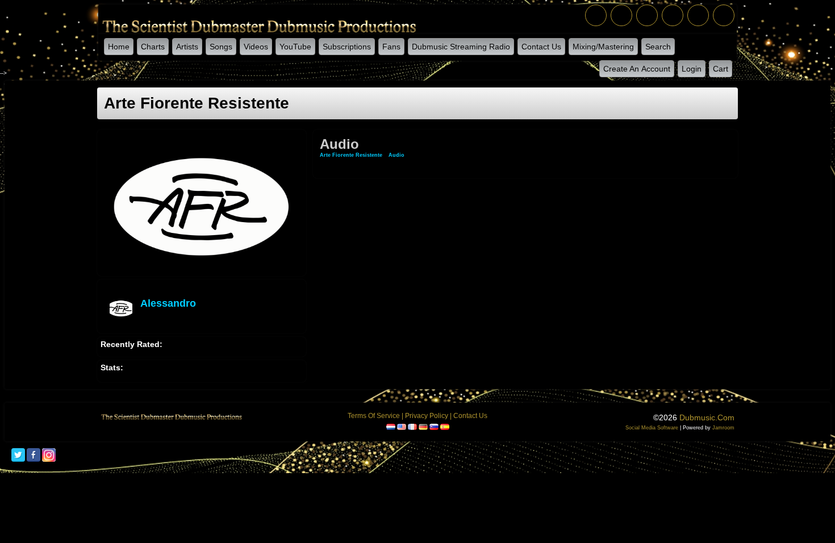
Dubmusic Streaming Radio (461, 46)
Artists (187, 46)
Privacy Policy (426, 416)
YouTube (295, 46)
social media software (651, 428)
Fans (391, 46)
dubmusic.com (706, 417)
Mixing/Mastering (603, 46)
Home (119, 46)
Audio (396, 155)
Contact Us (541, 46)
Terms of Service (374, 416)
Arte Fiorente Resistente (351, 155)
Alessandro (168, 303)
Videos (256, 46)
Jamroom (723, 428)
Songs (221, 46)
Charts (153, 46)
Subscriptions (347, 46)
